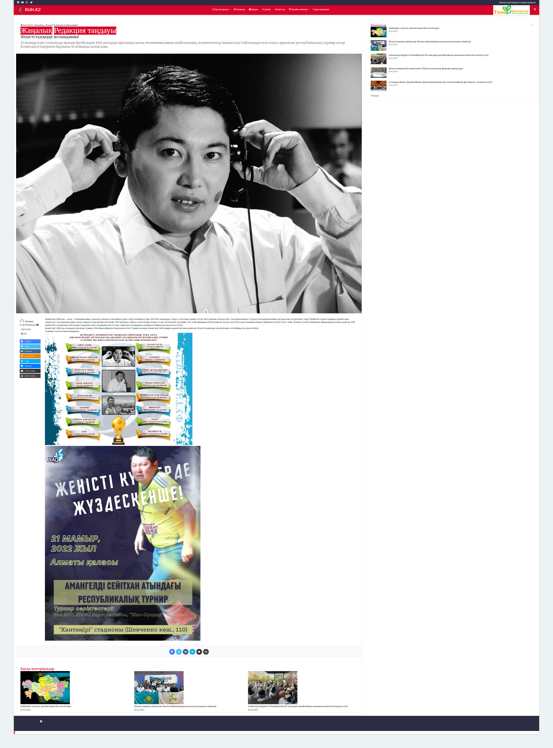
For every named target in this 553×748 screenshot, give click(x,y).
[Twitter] (179, 652)
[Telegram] (17, 729)
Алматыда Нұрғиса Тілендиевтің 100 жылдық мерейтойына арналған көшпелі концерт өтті (298, 706)
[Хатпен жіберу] (199, 652)
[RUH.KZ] (30, 10)
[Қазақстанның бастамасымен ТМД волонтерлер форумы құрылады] (379, 77)
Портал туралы (221, 9)
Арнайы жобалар (299, 9)
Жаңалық (240, 9)
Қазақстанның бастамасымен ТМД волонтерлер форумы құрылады (426, 68)
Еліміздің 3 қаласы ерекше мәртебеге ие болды (45, 706)
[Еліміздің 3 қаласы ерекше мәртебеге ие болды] (45, 703)
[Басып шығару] (206, 652)
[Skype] (192, 652)
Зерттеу (281, 9)
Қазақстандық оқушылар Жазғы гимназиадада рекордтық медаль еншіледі (175, 706)
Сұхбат (267, 9)
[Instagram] (17, 726)
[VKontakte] (186, 652)
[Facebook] (172, 652)
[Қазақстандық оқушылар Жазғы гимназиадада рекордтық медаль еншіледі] (159, 703)
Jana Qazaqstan (322, 9)
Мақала (254, 9)
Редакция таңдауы (85, 31)
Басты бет (27, 25)
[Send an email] (38, 325)
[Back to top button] (14, 732)
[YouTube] (17, 723)
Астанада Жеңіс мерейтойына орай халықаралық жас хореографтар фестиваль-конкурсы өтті (440, 82)
